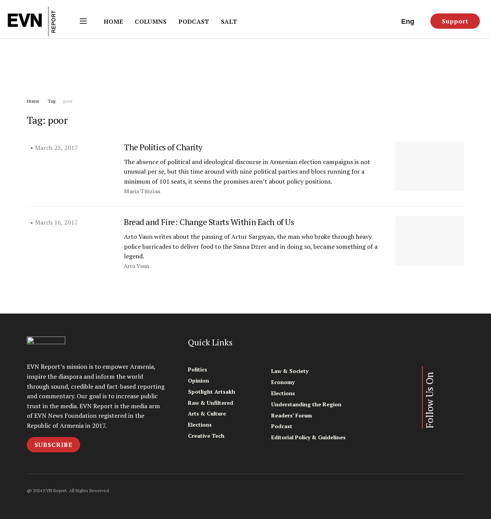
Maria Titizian (142, 191)
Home (113, 21)
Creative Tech (206, 435)
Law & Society (289, 370)
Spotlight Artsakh (211, 391)
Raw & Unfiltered (210, 402)
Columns (150, 21)
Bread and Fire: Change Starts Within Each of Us (209, 221)
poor (67, 101)
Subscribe (53, 444)
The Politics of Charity (163, 147)
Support (455, 21)
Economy (283, 382)
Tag (51, 101)
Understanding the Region (306, 404)
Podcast (193, 21)
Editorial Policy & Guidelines (308, 437)
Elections (200, 424)
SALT (229, 21)
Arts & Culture (207, 413)
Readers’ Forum (291, 415)
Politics (197, 369)
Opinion (198, 380)
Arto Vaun (136, 266)
